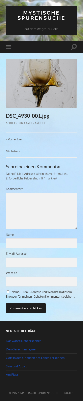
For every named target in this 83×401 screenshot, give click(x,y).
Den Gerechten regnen (21, 349)
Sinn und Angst (16, 366)
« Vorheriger (14, 139)
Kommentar (14, 189)
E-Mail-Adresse (17, 253)
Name (11, 234)
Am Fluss (12, 374)
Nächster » (13, 151)
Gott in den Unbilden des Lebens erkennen (35, 358)
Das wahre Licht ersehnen (24, 341)
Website (11, 273)
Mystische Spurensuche (41, 15)
